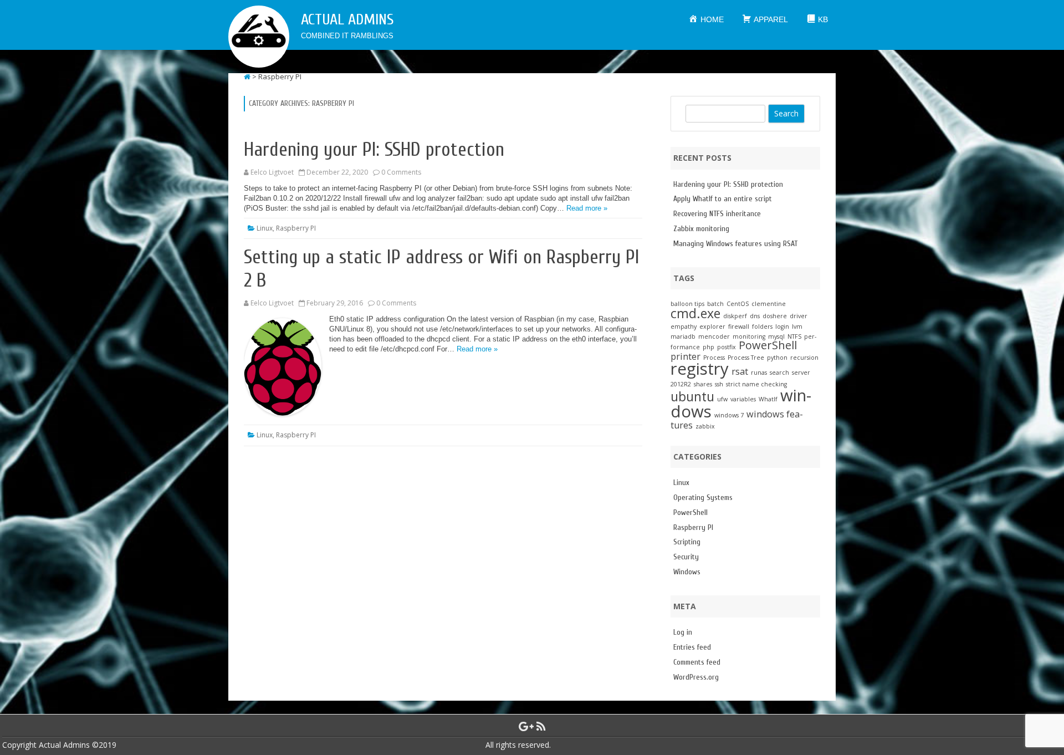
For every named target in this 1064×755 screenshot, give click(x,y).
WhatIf (768, 399)
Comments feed (696, 662)
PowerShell (768, 345)
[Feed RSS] (541, 726)
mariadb (683, 336)
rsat (740, 371)
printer (685, 356)
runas (759, 372)
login (782, 326)
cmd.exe (695, 313)
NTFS (794, 336)
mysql (776, 336)
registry (700, 369)
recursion (804, 357)
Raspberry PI (296, 228)
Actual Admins (347, 19)
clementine (768, 304)
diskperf (735, 316)
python (777, 357)
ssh (719, 384)
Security (686, 557)
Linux (265, 228)
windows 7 (729, 415)
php (708, 347)
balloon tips (687, 304)
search (779, 372)
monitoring (749, 336)
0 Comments (401, 172)
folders (762, 326)
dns (755, 316)
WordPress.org (696, 677)
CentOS (738, 304)
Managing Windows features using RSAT (735, 243)
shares (703, 384)
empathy (684, 326)
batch (715, 304)
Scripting (686, 542)
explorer (712, 326)
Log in (682, 632)
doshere (775, 316)
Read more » (586, 208)
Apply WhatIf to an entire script (722, 198)
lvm (797, 326)
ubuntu (692, 396)
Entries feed (692, 647)
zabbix (705, 426)
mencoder (714, 336)
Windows (686, 572)
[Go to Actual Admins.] (247, 76)
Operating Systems (703, 497)
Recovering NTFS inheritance (717, 213)
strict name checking (756, 384)
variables (743, 399)
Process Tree (746, 357)
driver (798, 316)
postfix (726, 347)
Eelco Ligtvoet (272, 172)
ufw (722, 399)
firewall (738, 326)
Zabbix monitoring (701, 228)
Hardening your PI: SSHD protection (374, 150)
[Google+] (526, 726)
